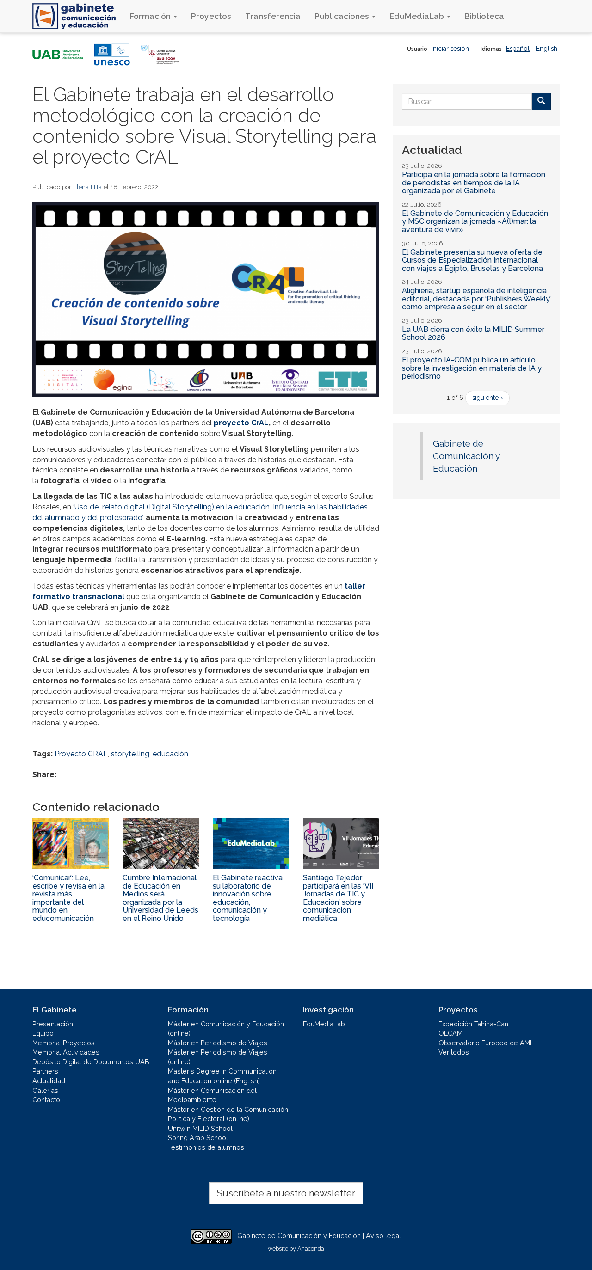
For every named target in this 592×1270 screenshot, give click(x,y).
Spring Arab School (198, 1137)
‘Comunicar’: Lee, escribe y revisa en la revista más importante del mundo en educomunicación (68, 898)
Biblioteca (484, 16)
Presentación (52, 1024)
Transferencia (273, 16)
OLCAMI (451, 1033)
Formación (151, 16)
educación (170, 753)
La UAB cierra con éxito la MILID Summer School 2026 (473, 333)
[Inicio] (77, 16)
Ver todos (453, 1052)
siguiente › (487, 397)
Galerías (45, 1090)
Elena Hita (87, 186)
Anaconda (310, 1248)
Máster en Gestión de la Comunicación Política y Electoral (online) (228, 1114)
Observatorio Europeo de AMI (484, 1043)
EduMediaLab (417, 16)
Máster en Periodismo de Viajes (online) (217, 1057)
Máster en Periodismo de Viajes (217, 1043)
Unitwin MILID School (200, 1128)
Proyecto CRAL (81, 753)
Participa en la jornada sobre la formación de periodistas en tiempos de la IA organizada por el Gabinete (473, 182)
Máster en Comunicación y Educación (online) (226, 1028)
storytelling (130, 753)
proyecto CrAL (241, 422)
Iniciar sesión (450, 48)
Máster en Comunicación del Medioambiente (212, 1095)
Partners (45, 1071)
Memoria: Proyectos (63, 1043)
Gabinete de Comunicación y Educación (466, 456)
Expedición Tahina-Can (473, 1024)
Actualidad (48, 1081)
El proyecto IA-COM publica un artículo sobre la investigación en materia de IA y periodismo (472, 368)
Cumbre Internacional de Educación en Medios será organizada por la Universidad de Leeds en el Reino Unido (160, 898)
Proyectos (211, 16)
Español (518, 48)
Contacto (46, 1100)
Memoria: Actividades (65, 1052)
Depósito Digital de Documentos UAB (90, 1062)
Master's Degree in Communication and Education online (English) (222, 1076)
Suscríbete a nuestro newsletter (286, 1193)
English (546, 48)
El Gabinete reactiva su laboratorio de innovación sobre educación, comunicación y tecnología (248, 898)
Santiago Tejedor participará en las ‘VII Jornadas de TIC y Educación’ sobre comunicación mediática (338, 898)
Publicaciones (342, 16)
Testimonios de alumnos (206, 1147)
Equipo (43, 1033)
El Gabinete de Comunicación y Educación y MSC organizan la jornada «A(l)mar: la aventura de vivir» (475, 221)
